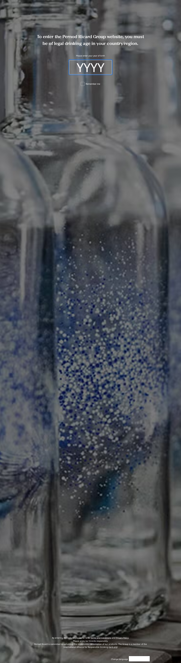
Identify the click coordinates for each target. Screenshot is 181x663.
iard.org (113, 647)
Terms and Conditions (100, 637)
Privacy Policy (122, 637)
